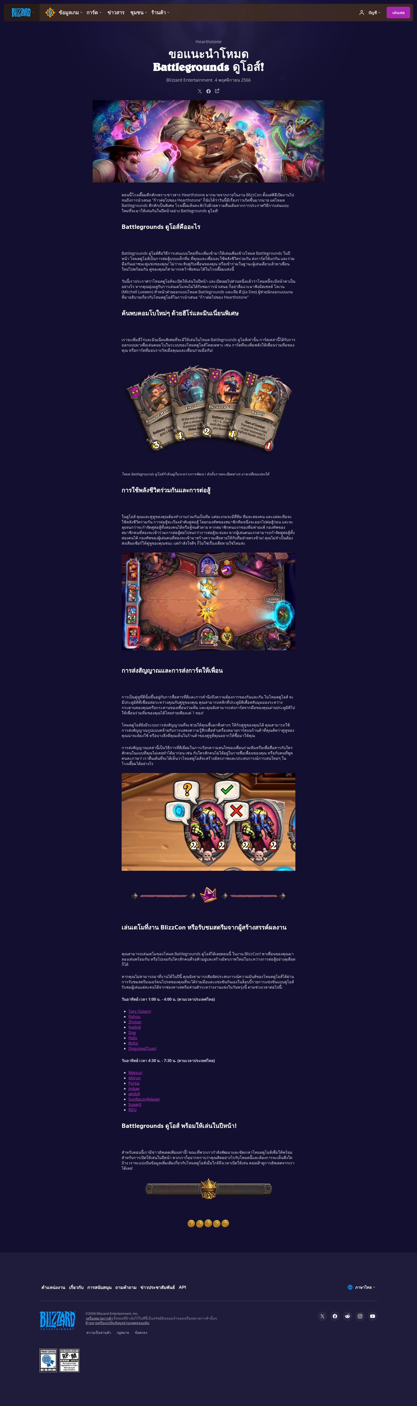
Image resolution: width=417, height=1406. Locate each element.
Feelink (134, 1027)
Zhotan (134, 1022)
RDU (132, 1109)
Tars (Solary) (139, 1011)
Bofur (133, 1043)
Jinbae (133, 1088)
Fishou (134, 1016)
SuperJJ (134, 1104)
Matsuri (135, 1072)
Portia (133, 1083)
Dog (132, 1032)
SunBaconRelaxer (144, 1099)
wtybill (134, 1094)
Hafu (132, 1037)
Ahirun (134, 1078)
